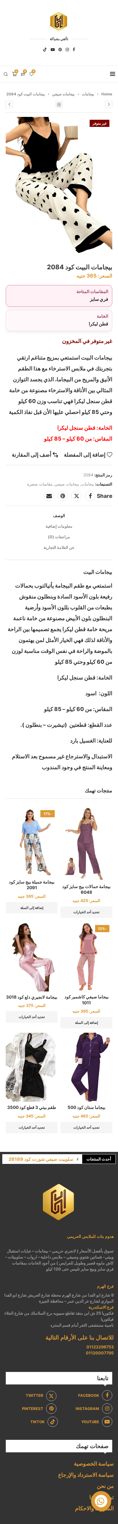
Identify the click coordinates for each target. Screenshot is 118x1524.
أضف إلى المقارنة (31, 454)
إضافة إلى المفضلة (84, 454)
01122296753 (100, 1346)
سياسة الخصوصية (94, 1463)
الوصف (59, 515)
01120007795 (100, 1352)
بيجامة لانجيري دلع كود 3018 (31, 997)
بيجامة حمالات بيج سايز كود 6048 (86, 889)
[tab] (59, 515)
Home (106, 94)
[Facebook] (74, 50)
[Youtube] (53, 50)
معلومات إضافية (59, 526)
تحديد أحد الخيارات (86, 912)
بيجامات (88, 94)
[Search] (6, 74)
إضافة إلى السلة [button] (31, 908)
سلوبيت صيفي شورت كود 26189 (41, 1159)
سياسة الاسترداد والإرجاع (86, 1475)
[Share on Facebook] (90, 496)
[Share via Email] (49, 496)
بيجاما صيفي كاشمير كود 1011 (86, 999)
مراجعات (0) (59, 536)
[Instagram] (67, 50)
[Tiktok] (45, 50)
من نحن (105, 1486)
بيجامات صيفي (63, 94)
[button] (77, 1159)
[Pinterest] (60, 50)
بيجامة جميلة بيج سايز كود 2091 (31, 884)
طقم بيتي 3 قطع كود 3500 (31, 1107)
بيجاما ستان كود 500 (86, 1107)
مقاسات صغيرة (40, 484)
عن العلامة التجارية (59, 547)
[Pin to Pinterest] (63, 496)
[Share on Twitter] (76, 496)
